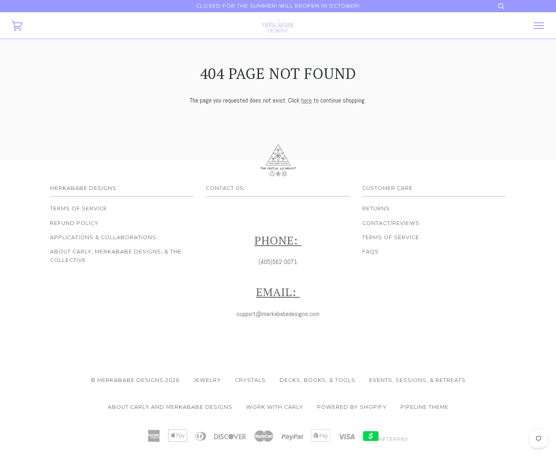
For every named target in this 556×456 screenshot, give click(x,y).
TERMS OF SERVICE (390, 237)
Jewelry (207, 380)
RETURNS (376, 208)
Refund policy (74, 223)
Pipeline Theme (425, 407)
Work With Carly (274, 407)
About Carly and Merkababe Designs (170, 407)
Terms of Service (78, 208)
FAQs (370, 252)
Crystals (250, 380)
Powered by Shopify (352, 407)
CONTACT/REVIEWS (391, 223)
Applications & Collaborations (103, 237)
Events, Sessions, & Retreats (417, 380)
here (306, 100)
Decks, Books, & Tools (317, 380)
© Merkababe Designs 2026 (135, 380)
